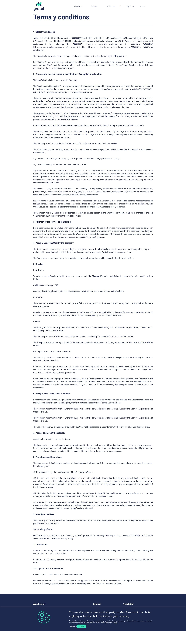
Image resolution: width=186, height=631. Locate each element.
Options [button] (72, 626)
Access (142, 6)
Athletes (94, 6)
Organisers (77, 6)
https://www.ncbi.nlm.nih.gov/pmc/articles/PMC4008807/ (126, 89)
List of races (111, 6)
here (115, 622)
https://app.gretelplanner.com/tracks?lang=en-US (56, 47)
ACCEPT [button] (81, 626)
